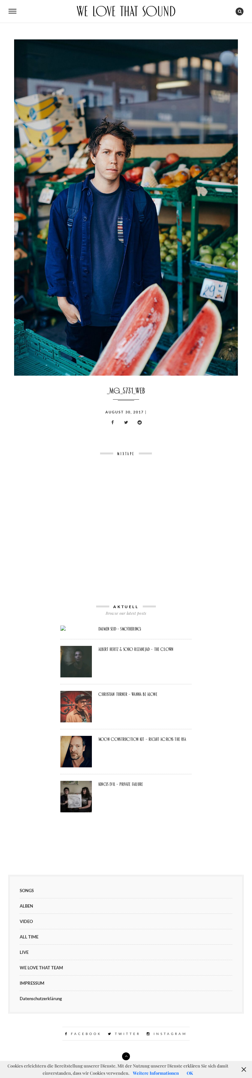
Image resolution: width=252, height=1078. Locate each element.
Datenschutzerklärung (41, 998)
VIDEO (26, 921)
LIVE (24, 952)
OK (190, 1073)
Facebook (85, 1034)
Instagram (169, 1034)
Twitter (126, 1034)
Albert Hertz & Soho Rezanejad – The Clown (135, 649)
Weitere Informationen (156, 1073)
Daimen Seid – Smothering (119, 628)
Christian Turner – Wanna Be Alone (127, 694)
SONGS (27, 890)
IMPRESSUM (32, 983)
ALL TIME (29, 936)
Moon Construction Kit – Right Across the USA (142, 739)
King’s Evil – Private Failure (120, 784)
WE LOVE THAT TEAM (41, 967)
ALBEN (26, 906)
